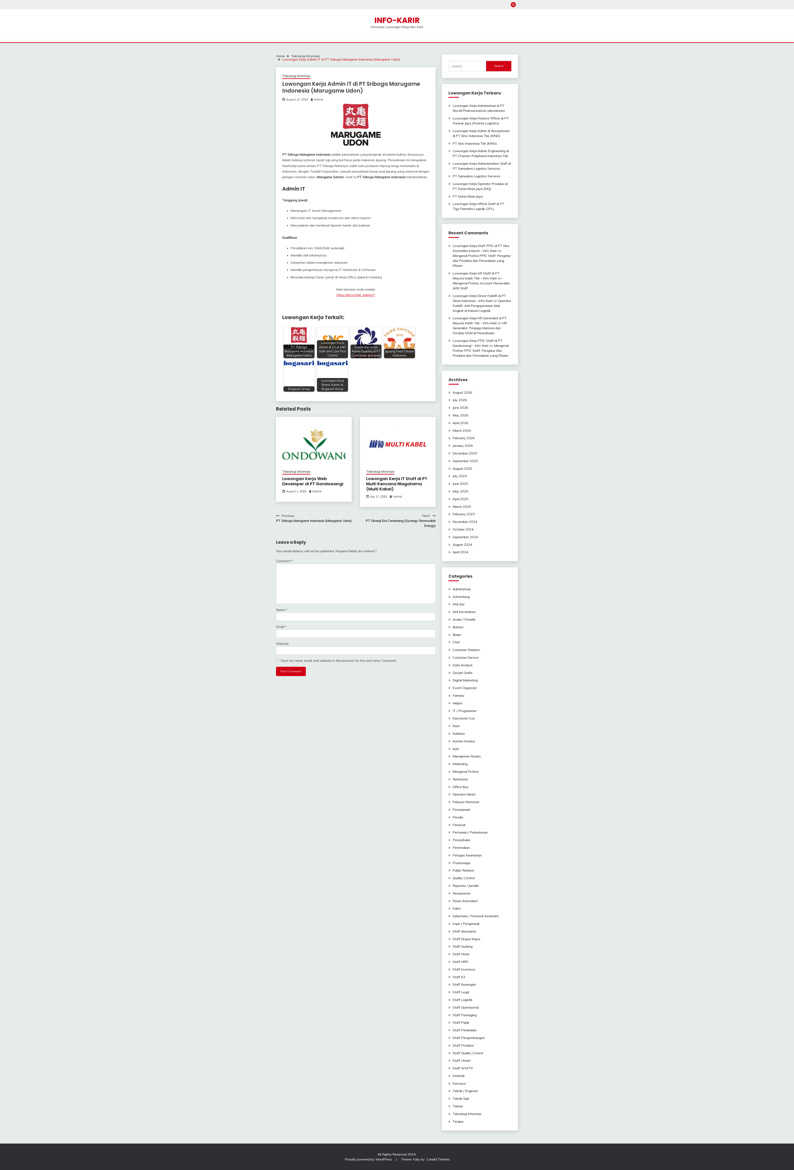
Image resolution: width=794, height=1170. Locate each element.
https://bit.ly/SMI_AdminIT (356, 295)
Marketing (460, 764)
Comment (284, 561)
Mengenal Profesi (466, 771)
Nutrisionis (460, 779)
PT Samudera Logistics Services (476, 176)
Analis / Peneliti (464, 619)
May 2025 (460, 491)
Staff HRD (460, 962)
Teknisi (458, 1106)
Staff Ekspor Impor (466, 939)
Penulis (458, 817)
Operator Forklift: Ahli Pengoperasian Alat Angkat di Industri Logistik (482, 306)
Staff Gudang (462, 946)
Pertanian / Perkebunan (470, 832)
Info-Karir (397, 20)
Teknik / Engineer (465, 1091)
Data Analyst (462, 665)
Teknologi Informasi (296, 76)
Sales (457, 908)
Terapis (458, 1121)
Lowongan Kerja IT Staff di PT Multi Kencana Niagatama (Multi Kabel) (396, 484)
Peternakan (461, 848)
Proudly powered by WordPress (369, 1159)
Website (282, 644)
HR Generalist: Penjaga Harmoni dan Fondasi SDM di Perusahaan (480, 328)
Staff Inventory (464, 969)
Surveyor (459, 1083)
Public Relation (463, 870)
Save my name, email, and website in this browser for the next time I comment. (339, 660)
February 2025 (464, 514)
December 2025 (465, 453)
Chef (456, 642)
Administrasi (462, 589)
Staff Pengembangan (469, 1038)
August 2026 (462, 392)
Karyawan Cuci (464, 718)
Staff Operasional (466, 1007)
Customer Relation (466, 650)
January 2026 (463, 446)
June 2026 (460, 408)
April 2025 (460, 499)
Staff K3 (459, 977)
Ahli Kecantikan (464, 612)
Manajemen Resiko (467, 756)
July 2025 (460, 476)
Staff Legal (461, 992)
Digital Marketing (465, 680)
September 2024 (465, 537)
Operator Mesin (464, 794)
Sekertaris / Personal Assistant (476, 916)
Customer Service (466, 657)
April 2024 (460, 552)
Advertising (461, 597)
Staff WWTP (463, 1068)
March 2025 (462, 506)
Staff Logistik (462, 1000)
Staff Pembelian (465, 1030)
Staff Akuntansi (464, 931)
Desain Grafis (462, 673)
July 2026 (460, 400)
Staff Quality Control (468, 1053)
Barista (458, 627)
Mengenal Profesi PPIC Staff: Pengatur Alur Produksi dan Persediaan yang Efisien (482, 261)
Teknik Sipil (461, 1098)
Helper (457, 703)
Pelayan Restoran (466, 802)
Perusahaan (461, 840)
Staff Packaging (465, 1015)
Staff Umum (462, 1060)
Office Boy (461, 787)
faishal (318, 99)
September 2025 (465, 461)
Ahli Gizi (458, 604)
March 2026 (462, 430)
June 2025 (460, 484)
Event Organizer (465, 688)
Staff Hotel (461, 954)
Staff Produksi (463, 1045)
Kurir (456, 749)
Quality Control (464, 878)
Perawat (459, 825)
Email (281, 627)
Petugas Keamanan (467, 855)
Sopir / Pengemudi (466, 924)
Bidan (457, 635)
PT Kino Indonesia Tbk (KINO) (475, 143)
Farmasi (458, 695)
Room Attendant (465, 901)
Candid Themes (438, 1159)
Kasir (456, 726)
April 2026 (460, 423)
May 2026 (460, 415)
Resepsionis (461, 893)
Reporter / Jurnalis (466, 886)
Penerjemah (461, 809)
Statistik (459, 1076)
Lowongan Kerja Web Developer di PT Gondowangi (312, 481)
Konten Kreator (464, 741)
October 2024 (463, 529)
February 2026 (464, 438)
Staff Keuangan (464, 984)
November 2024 (465, 522)
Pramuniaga (461, 863)
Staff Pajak (461, 1022)
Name (281, 610)
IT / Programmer (465, 711)
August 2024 (462, 545)
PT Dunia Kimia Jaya (468, 196)
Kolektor (459, 733)
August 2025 (462, 468)
